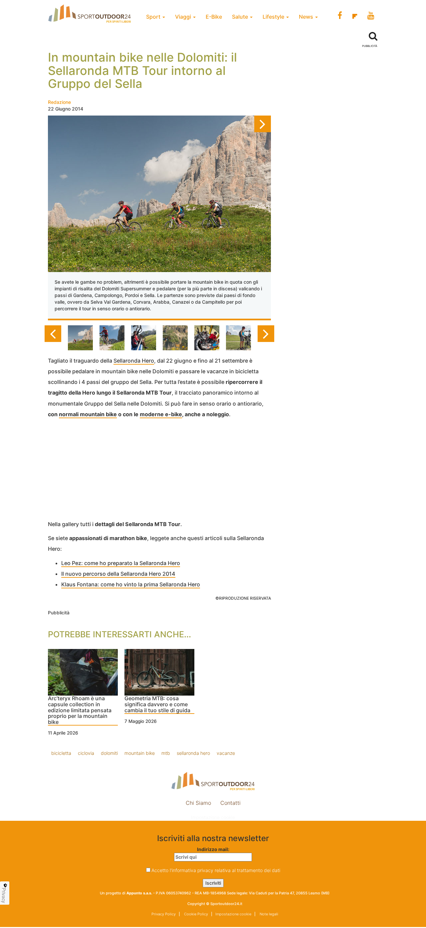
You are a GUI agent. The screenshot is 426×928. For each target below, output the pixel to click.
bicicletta (61, 753)
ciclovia (86, 753)
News (307, 16)
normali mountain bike (88, 414)
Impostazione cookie (213, 817)
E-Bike (214, 16)
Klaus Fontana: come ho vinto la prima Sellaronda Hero (130, 584)
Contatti (230, 802)
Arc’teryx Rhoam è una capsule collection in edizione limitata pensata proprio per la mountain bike (79, 710)
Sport (154, 16)
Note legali (268, 914)
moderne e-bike (161, 414)
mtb (165, 753)
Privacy (4, 895)
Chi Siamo (198, 802)
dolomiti (109, 753)
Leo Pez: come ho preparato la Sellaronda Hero (120, 563)
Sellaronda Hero (133, 360)
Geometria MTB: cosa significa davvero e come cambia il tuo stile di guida (157, 704)
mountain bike (139, 753)
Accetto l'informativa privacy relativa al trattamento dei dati (215, 870)
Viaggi (183, 16)
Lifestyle (274, 16)
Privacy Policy (163, 914)
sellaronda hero (193, 753)
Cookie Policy (195, 914)
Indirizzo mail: (213, 849)
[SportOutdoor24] (213, 781)
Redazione (59, 102)
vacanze (226, 753)
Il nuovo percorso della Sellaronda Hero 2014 (118, 573)
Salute (240, 16)
